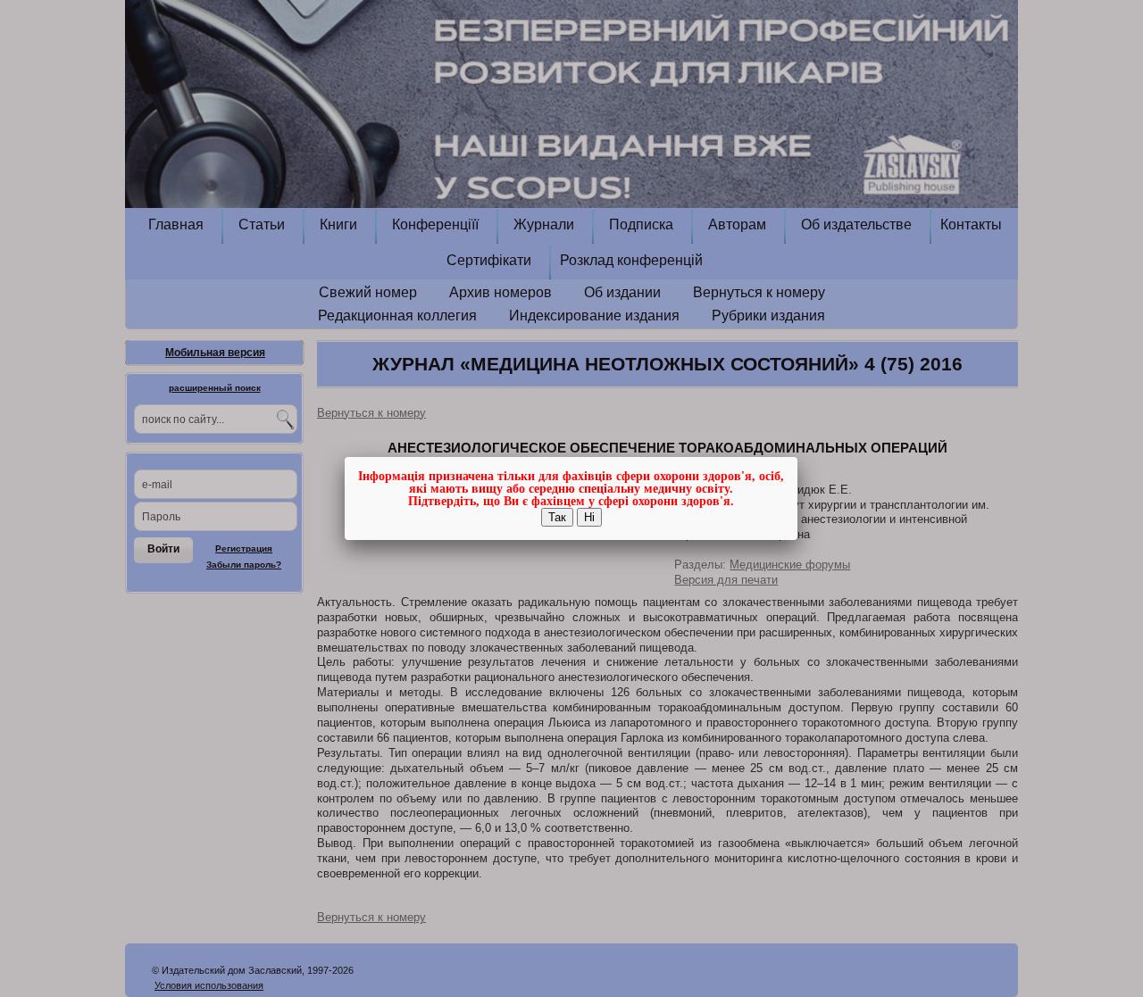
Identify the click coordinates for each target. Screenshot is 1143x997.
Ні (589, 517)
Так (557, 517)
